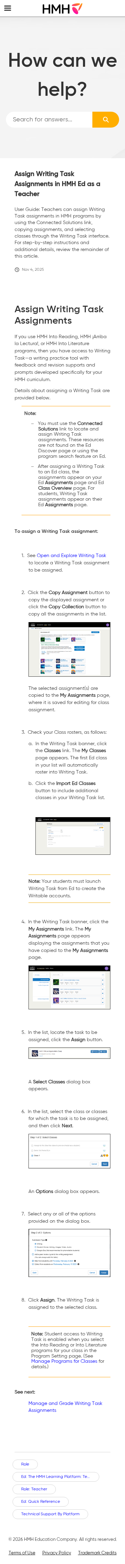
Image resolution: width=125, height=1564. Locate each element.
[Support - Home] (62, 8)
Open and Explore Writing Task (71, 555)
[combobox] (49, 120)
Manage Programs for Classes (64, 1361)
